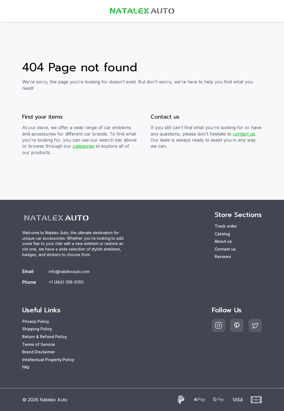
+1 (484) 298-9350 (66, 282)
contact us (244, 134)
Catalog (222, 233)
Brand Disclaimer (38, 351)
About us (223, 241)
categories (83, 146)
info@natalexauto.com (69, 271)
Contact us (225, 249)
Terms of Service (38, 344)
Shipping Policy (37, 328)
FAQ (25, 367)
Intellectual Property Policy (48, 359)
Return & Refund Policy (44, 336)
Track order (226, 226)
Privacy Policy (35, 321)
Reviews (223, 256)
